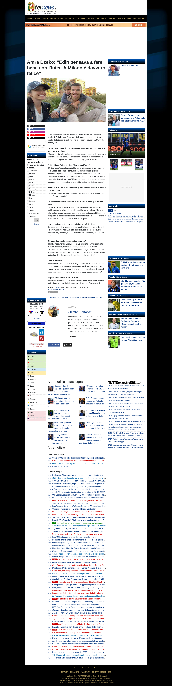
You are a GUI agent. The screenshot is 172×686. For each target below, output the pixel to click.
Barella (31, 186)
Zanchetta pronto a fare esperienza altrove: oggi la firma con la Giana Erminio (84, 641)
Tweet (68, 345)
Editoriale (113, 61)
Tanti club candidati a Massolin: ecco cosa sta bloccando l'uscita (81, 523)
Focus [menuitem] (53, 18)
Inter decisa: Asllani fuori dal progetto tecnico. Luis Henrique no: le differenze (84, 593)
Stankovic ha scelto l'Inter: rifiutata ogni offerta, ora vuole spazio (81, 501)
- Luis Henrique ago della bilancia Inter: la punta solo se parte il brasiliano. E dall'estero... (91, 464)
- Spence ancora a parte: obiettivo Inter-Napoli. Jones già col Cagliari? (83, 565)
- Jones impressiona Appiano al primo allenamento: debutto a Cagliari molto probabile (90, 461)
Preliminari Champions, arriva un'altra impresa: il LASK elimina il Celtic (81, 475)
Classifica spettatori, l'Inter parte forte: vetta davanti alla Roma (77, 616)
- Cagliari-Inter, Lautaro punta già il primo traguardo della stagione (83, 644)
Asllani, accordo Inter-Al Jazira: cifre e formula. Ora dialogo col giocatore (82, 554)
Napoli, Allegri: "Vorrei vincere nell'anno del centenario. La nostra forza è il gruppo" (86, 557)
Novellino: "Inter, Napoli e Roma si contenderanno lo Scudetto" (78, 548)
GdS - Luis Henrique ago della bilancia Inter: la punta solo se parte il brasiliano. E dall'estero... (140, 216)
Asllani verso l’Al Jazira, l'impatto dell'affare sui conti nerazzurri (80, 489)
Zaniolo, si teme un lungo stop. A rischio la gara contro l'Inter (77, 613)
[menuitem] (143, 18)
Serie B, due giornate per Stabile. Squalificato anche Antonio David (80, 531)
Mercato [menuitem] (121, 18)
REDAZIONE (74, 672)
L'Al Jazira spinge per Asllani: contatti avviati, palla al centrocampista (80, 635)
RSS (109, 672)
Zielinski (32, 192)
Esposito (32, 201)
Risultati (36, 224)
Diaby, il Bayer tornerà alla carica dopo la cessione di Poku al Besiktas (81, 576)
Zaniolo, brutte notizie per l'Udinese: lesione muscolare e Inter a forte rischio (83, 534)
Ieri (115, 210)
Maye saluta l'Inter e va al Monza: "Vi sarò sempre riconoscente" (78, 590)
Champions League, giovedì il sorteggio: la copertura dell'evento (79, 585)
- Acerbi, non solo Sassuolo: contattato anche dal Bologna (80, 529)
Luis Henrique (33, 213)
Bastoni (31, 180)
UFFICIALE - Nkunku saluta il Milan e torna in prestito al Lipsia (78, 498)
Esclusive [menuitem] (81, 18)
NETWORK (65, 672)
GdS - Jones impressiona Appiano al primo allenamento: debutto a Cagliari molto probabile (138, 219)
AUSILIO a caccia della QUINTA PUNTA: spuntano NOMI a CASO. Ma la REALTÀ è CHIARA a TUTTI (97, 630)
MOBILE (103, 672)
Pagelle (112, 277)
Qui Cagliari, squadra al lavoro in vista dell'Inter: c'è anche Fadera (79, 495)
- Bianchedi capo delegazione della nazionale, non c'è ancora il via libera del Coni (90, 610)
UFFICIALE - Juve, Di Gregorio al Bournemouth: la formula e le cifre (80, 607)
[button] (36, 220)
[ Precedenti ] (36, 318)
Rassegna (57, 287)
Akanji (31, 177)
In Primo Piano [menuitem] (41, 18)
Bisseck (32, 174)
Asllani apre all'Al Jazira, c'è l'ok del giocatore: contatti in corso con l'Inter (82, 574)
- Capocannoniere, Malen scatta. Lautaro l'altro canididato (79, 551)
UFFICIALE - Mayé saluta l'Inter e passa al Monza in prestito (77, 512)
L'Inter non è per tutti (60, 466)
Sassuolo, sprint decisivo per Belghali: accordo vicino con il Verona (80, 503)
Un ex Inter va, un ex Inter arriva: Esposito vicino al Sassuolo (77, 638)
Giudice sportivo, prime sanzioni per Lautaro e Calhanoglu (76, 562)
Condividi (55, 345)
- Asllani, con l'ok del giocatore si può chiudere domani (79, 526)
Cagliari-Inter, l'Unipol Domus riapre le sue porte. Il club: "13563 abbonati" (82, 579)
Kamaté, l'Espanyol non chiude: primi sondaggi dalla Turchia (77, 627)
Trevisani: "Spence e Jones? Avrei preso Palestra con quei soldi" (79, 517)
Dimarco (32, 195)
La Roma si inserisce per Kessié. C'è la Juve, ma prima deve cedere (82, 481)
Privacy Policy (93, 668)
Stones (31, 210)
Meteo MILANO (36, 323)
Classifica (32, 352)
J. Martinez (33, 171)
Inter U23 (113, 333)
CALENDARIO (85, 672)
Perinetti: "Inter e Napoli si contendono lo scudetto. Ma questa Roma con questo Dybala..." (89, 540)
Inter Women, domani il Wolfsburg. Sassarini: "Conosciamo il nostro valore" (83, 506)
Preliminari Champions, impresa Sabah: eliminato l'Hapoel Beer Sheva (81, 484)
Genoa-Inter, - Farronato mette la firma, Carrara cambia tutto (132, 302)
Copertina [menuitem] (69, 18)
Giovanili (112, 296)
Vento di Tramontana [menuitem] (97, 18)
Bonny (31, 204)
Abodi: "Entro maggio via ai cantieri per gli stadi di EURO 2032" (78, 492)
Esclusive (113, 258)
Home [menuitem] (29, 18)
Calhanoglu (33, 189)
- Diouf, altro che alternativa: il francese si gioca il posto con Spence (81, 658)
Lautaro (31, 198)
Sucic (31, 207)
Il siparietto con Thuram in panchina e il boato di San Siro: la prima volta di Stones (89, 582)
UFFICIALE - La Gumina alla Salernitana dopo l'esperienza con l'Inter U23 (83, 604)
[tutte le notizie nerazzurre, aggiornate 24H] (42, 7)
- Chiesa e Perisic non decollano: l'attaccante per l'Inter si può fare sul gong (84, 655)
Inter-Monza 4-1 (116, 154)
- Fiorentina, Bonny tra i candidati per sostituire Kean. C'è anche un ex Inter (88, 596)
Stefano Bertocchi (56, 289)
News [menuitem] (60, 18)
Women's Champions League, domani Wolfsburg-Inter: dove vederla (80, 602)
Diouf (31, 183)
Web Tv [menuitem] (111, 18)
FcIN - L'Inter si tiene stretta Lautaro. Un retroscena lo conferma (133, 265)
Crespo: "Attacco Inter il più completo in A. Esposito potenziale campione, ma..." (85, 458)
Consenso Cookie (80, 668)
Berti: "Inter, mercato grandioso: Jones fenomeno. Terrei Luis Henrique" (81, 571)
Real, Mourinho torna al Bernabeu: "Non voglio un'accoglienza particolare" (83, 588)
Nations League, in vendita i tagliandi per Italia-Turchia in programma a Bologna (85, 545)
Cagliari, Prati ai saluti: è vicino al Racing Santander (73, 509)
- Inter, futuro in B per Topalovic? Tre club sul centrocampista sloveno (82, 619)
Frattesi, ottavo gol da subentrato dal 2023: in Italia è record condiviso (81, 652)
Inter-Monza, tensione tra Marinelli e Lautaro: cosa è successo (80, 624)
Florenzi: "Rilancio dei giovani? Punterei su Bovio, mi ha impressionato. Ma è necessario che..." (91, 649)
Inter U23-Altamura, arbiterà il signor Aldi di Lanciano (74, 537)
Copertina (113, 111)
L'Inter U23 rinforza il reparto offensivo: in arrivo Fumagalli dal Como (80, 647)
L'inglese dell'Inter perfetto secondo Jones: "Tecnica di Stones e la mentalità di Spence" (88, 568)
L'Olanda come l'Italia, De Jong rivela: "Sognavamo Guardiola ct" (79, 486)
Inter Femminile (115, 314)
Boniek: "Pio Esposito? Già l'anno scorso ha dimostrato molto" (78, 520)
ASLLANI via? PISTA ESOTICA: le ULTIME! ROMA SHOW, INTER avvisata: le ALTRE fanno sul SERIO (98, 560)
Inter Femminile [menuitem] (134, 18)
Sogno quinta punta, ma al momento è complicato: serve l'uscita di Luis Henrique (88, 478)
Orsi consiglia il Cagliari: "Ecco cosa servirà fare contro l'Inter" (77, 543)
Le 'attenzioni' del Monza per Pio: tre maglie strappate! (77, 599)
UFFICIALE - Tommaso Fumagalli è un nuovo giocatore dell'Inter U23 (81, 515)
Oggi (110, 210)
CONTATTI (95, 672)
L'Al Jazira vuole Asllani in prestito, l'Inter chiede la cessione (77, 633)
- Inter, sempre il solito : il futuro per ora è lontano (95, 389)
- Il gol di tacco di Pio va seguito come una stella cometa (95, 425)
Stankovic (32, 216)
